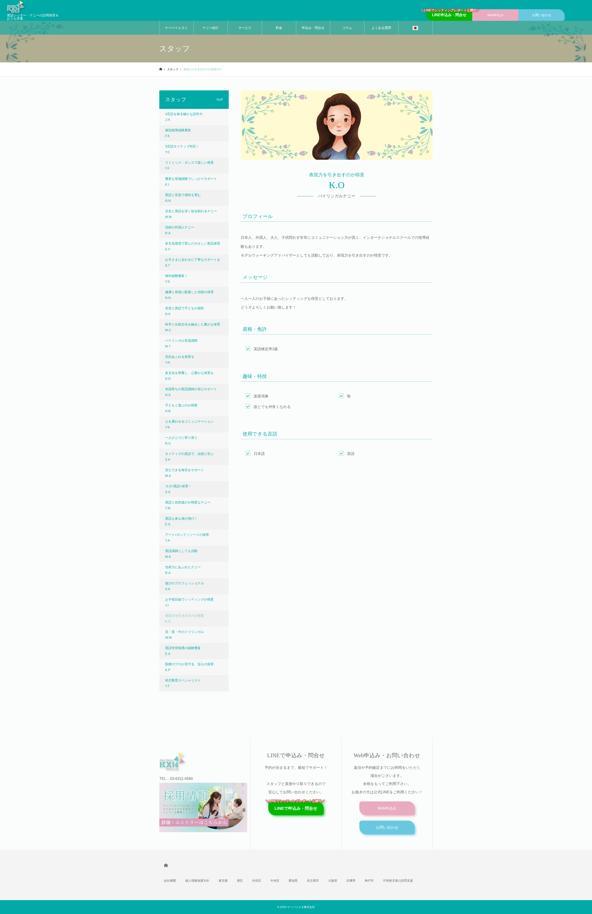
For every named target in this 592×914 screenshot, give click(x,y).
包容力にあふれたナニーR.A (183, 570)
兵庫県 (350, 880)
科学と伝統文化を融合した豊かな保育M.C (192, 327)
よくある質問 (381, 28)
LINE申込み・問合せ (449, 13)
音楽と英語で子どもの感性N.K (184, 311)
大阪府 (332, 880)
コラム (347, 28)
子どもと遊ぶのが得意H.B (181, 408)
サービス (244, 28)
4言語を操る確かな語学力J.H (184, 117)
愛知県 (293, 880)
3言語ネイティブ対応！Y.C (182, 149)
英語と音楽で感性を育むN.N (183, 197)
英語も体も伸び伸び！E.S (181, 521)
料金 (279, 28)
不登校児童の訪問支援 (398, 880)
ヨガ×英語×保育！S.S (178, 489)
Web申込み (495, 15)
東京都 (223, 880)
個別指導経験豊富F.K (178, 133)
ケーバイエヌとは (176, 30)
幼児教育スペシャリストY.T (183, 683)
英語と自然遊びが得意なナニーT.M (187, 505)
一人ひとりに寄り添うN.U (181, 440)
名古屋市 (313, 880)
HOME (166, 865)
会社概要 (170, 880)
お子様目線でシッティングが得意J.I (189, 602)
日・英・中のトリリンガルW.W (184, 634)
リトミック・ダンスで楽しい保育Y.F (189, 165)
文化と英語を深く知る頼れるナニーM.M (191, 214)
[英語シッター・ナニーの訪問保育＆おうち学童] (200, 761)
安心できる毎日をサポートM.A (184, 473)
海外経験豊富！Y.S (176, 278)
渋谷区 (256, 880)
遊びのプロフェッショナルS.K (184, 586)
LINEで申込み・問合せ (296, 806)
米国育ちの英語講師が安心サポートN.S (191, 392)
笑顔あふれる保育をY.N (179, 359)
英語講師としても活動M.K (181, 553)
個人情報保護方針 (197, 880)
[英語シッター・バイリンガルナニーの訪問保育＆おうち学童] (33, 6)
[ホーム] (160, 69)
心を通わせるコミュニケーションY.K (189, 424)
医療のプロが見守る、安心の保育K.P (189, 667)
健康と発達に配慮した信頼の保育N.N (189, 295)
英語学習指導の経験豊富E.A (183, 651)
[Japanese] (415, 28)
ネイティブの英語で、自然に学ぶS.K (189, 456)
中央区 (274, 880)
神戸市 (369, 880)
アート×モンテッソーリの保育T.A (187, 537)
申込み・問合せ (313, 28)
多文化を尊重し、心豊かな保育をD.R (189, 375)
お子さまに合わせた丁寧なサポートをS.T (192, 262)
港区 (240, 880)
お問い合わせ (541, 15)
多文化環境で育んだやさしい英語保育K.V (192, 246)
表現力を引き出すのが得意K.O (184, 618)
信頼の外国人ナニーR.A (179, 230)
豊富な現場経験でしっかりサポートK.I (191, 181)
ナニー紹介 (211, 28)
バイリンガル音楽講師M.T (181, 343)
